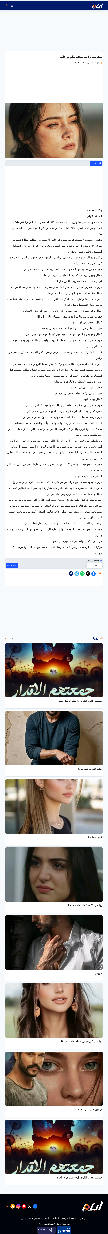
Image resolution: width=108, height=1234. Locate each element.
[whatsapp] (71, 573)
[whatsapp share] (82, 573)
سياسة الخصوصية (69, 1218)
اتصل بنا (55, 1218)
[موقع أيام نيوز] (94, 5)
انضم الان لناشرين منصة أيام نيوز (35, 1218)
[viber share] (76, 573)
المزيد (11, 638)
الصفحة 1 (95, 565)
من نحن (83, 1218)
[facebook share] (93, 573)
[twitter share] (88, 573)
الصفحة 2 (97, 163)
